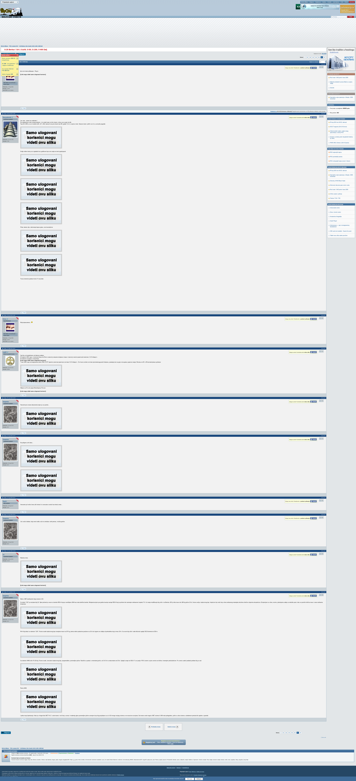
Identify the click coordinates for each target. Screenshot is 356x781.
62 (310, 57)
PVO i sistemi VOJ (13, 46)
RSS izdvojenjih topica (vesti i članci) (340, 161)
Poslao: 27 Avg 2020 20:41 (9, 514)
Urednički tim (185, 767)
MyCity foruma (120, 774)
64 (316, 57)
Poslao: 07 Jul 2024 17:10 (9, 592)
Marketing (352, 2)
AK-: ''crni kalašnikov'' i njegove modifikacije (8, 64)
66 (321, 57)
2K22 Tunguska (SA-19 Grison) (338, 126)
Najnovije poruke (171, 767)
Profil (24, 108)
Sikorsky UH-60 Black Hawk (337, 180)
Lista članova (336, 2)
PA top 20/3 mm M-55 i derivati (338, 122)
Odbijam (199, 779)
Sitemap (179, 767)
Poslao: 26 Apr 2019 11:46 (9, 315)
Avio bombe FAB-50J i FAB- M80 (8, 69)
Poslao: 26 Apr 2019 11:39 (9, 113)
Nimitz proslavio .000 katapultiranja (8, 59)
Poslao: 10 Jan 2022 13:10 (9, 550)
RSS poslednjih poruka (336, 156)
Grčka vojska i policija (336, 194)
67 (324, 57)
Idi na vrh (324, 737)
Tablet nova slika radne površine (338, 235)
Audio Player (333, 221)
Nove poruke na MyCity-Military (337, 167)
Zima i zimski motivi (335, 212)
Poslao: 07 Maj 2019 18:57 (9, 348)
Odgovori (22, 54)
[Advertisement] (178, 32)
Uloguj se (312, 2)
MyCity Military (304, 2)
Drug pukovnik (7, 117)
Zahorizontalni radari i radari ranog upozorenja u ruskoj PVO (339, 131)
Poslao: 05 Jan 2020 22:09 (9, 397)
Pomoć (346, 2)
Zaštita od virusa (200, 771)
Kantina (324, 2)
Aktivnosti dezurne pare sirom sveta (339, 185)
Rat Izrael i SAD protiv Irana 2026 (339, 77)
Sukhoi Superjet (7, 74)
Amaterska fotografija (336, 216)
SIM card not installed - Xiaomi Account (340, 231)
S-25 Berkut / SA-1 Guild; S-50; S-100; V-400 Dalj (31, 46)
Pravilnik (329, 2)
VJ (3, 554)
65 (318, 57)
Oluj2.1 (5, 501)
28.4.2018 (324, 53)
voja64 (4, 352)
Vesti (190, 771)
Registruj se (318, 2)
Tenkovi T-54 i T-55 (335, 198)
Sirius (4, 319)
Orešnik (332, 87)
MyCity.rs (194, 771)
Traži (342, 2)
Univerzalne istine (335, 208)
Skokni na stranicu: (314, 61)
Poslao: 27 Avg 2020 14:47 (9, 435)
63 (313, 57)
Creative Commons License (200, 775)
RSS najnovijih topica (336, 152)
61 (307, 57)
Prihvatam (189, 779)
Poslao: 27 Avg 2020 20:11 (9, 497)
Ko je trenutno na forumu (10, 751)
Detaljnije (77, 753)
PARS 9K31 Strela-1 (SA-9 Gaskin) (339, 142)
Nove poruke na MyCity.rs (335, 204)
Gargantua (6, 401)
